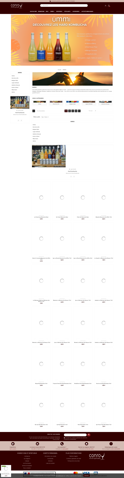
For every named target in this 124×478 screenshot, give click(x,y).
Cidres (13, 75)
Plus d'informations (74, 453)
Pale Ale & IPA (15, 78)
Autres (13, 92)
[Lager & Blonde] (89, 101)
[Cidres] (39, 101)
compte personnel (50, 453)
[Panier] (108, 5)
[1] (88, 434)
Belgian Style (15, 80)
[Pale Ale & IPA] (56, 101)
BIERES (20, 72)
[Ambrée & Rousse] (105, 101)
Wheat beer (14, 89)
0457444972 (65, 448)
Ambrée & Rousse (16, 85)
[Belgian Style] (72, 101)
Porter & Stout (15, 87)
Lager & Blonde (15, 82)
